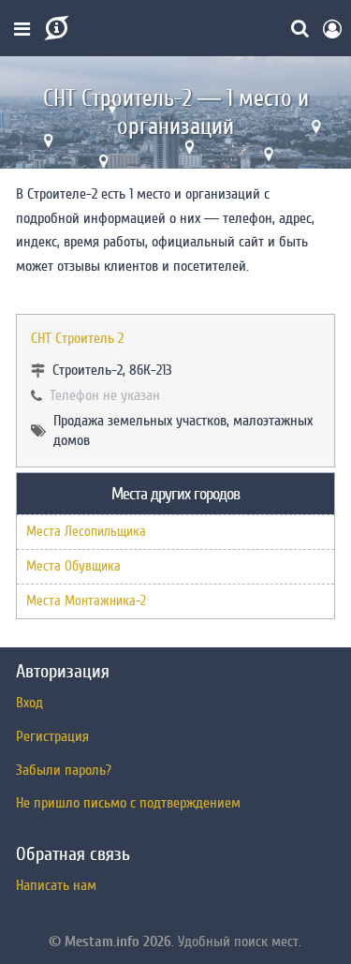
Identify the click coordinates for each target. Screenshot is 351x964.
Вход (29, 702)
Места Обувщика (73, 566)
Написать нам (56, 885)
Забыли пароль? (63, 770)
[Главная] (54, 28)
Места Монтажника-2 (86, 601)
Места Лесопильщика (86, 532)
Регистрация (52, 736)
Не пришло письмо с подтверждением (128, 802)
